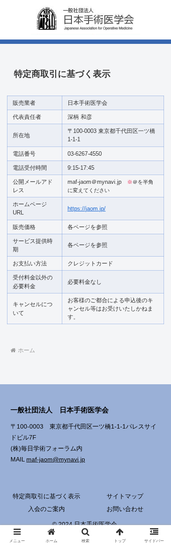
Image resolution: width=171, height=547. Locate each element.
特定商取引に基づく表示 (46, 496)
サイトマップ (125, 496)
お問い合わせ (125, 508)
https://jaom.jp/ (87, 208)
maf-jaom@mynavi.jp (55, 459)
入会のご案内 (46, 508)
